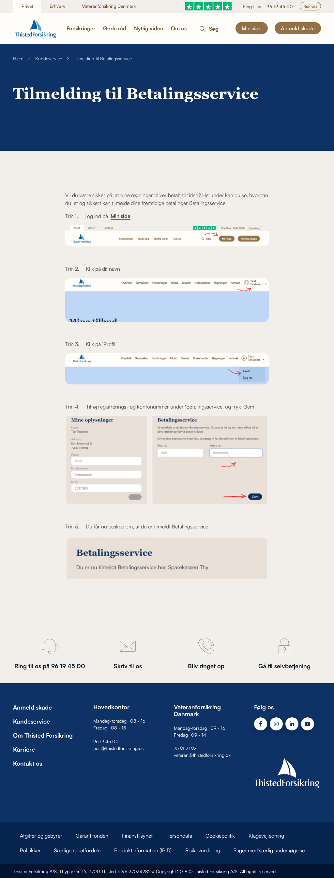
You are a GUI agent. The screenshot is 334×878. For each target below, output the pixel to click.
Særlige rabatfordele (77, 850)
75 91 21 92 (185, 748)
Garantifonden (92, 835)
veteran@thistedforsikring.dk (202, 755)
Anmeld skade (298, 28)
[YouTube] (307, 723)
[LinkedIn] (291, 723)
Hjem (18, 58)
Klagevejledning (266, 835)
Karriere (24, 749)
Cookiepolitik (220, 835)
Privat (27, 6)
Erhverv (57, 6)
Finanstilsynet (137, 835)
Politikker (30, 850)
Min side (252, 28)
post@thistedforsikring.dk (118, 748)
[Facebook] (260, 723)
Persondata (179, 835)
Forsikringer (81, 28)
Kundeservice (48, 58)
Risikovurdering (202, 850)
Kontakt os (27, 763)
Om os (179, 28)
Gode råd (114, 28)
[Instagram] (276, 723)
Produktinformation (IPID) (143, 850)
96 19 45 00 (279, 6)
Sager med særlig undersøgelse (269, 850)
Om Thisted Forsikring (43, 735)
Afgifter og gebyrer (41, 835)
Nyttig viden (148, 28)
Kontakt (310, 6)
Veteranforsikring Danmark (109, 6)
